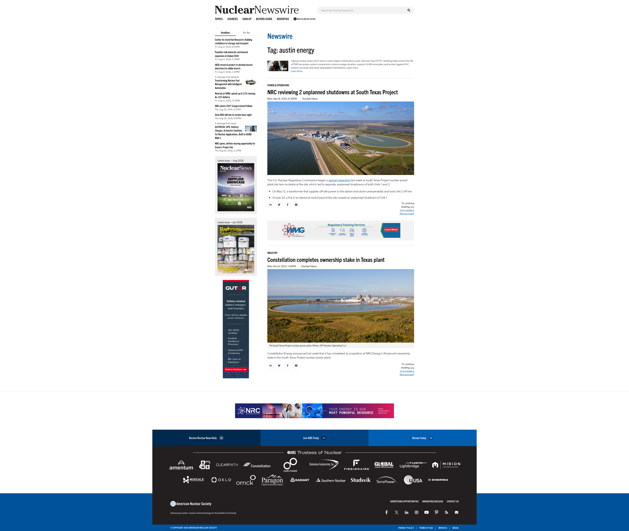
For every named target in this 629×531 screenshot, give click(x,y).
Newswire (280, 35)
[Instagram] (416, 512)
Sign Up (246, 19)
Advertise (283, 19)
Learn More (297, 71)
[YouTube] (426, 512)
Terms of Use (426, 527)
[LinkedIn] (406, 512)
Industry (272, 252)
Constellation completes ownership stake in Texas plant (326, 259)
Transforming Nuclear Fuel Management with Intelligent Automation (228, 84)
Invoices (442, 527)
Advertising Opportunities (404, 501)
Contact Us (453, 501)
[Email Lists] (456, 512)
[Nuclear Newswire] (446, 512)
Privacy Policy (406, 527)
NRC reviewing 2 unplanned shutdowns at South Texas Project (332, 91)
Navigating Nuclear (432, 501)
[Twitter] (396, 512)
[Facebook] (386, 512)
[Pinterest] (436, 512)
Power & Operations (278, 85)
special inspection (339, 180)
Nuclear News (310, 98)
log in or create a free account (407, 210)
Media (456, 527)
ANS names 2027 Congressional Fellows (233, 105)
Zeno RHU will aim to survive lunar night (233, 114)
